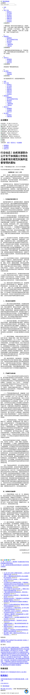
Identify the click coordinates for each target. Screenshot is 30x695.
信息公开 (9, 62)
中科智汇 (9, 42)
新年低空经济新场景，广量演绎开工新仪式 (15, 620)
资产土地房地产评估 (12, 39)
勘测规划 (9, 38)
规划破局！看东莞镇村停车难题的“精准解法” (16, 601)
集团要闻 (9, 59)
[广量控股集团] (5, 1)
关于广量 (6, 10)
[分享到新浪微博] (3, 560)
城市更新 (9, 41)
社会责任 (9, 21)
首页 (5, 7)
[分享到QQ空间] (1, 560)
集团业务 (6, 36)
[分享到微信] (8, 560)
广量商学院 (10, 44)
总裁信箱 (9, 74)
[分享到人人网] (6, 560)
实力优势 (9, 13)
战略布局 (9, 18)
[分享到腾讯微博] (4, 560)
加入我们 (6, 71)
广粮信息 (9, 46)
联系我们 (9, 72)
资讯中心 (6, 57)
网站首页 (3, 672)
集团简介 (9, 12)
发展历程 (9, 16)
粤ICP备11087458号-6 (6, 688)
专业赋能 (9, 60)
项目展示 (9, 15)
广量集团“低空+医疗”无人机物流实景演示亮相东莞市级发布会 (15, 655)
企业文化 (9, 19)
